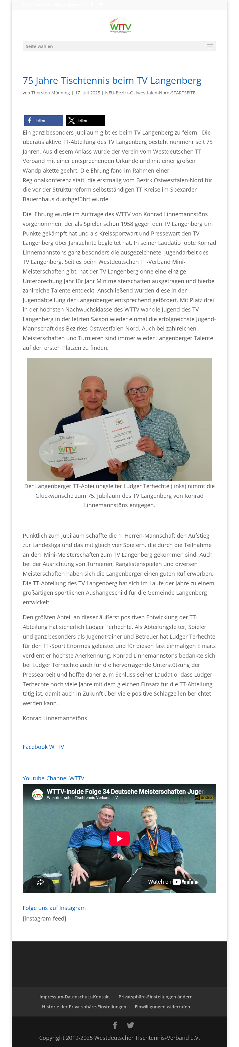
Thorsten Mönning (50, 93)
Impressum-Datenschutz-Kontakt (75, 997)
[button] (43, 120)
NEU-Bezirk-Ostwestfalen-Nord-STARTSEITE (150, 93)
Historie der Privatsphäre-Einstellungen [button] (84, 1007)
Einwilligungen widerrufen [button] (162, 1007)
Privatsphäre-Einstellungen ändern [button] (156, 997)
